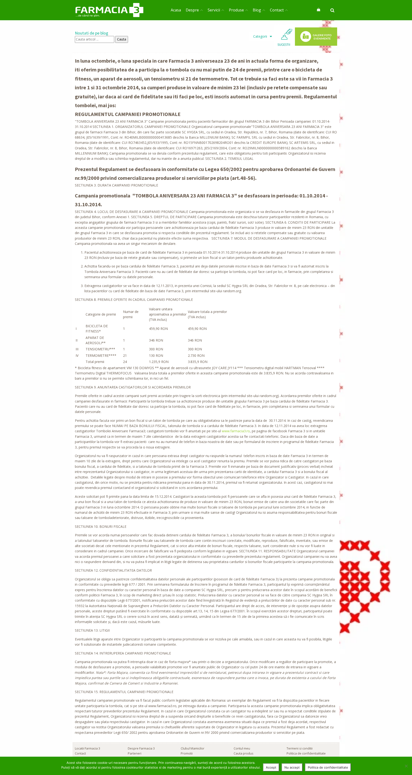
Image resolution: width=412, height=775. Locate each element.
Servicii (214, 10)
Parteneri (134, 753)
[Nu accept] (406, 766)
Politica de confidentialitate (306, 753)
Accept (271, 767)
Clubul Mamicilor (192, 748)
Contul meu (242, 748)
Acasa (176, 10)
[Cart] (318, 10)
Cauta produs (243, 753)
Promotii (187, 753)
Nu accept (292, 767)
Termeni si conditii (300, 748)
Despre (192, 10)
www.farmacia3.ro (236, 431)
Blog (257, 10)
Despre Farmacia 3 (141, 748)
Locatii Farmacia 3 (87, 748)
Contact (277, 10)
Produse (236, 10)
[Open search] (332, 10)
